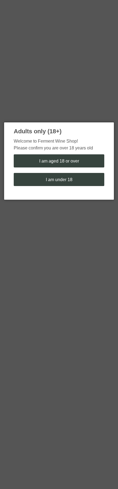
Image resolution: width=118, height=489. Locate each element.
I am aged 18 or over (59, 161)
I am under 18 (59, 179)
